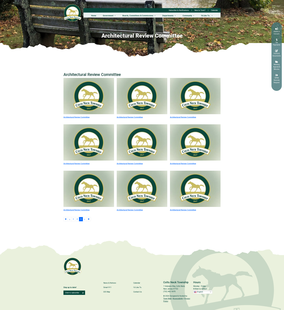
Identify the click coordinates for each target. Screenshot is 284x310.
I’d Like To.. (205, 16)
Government (108, 16)
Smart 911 (107, 287)
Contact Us (137, 292)
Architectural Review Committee (76, 117)
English (200, 292)
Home (93, 16)
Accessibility (178, 299)
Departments (168, 16)
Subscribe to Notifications (179, 10)
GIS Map (106, 292)
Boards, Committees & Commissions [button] (137, 16)
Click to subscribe (72, 293)
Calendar (214, 10)
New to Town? (199, 10)
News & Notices (109, 283)
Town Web (167, 299)
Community (187, 16)
